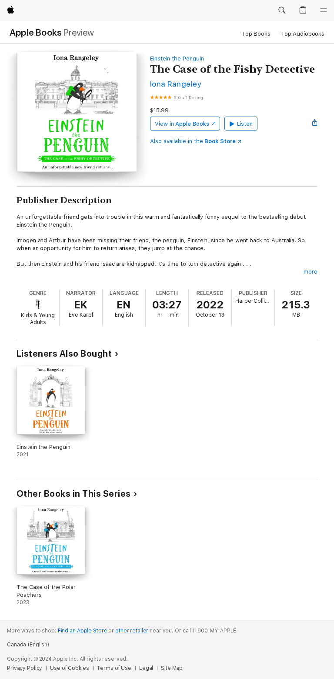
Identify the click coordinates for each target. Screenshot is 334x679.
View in (182, 123)
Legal (146, 668)
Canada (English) (28, 645)
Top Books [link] (256, 33)
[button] (281, 10)
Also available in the (193, 141)
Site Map (172, 668)
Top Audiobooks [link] (302, 33)
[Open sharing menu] (315, 123)
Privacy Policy (24, 668)
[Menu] (323, 10)
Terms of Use (114, 668)
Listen (245, 123)
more (310, 271)
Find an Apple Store (82, 631)
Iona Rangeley (175, 83)
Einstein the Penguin (177, 58)
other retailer (131, 631)
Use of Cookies (69, 668)
